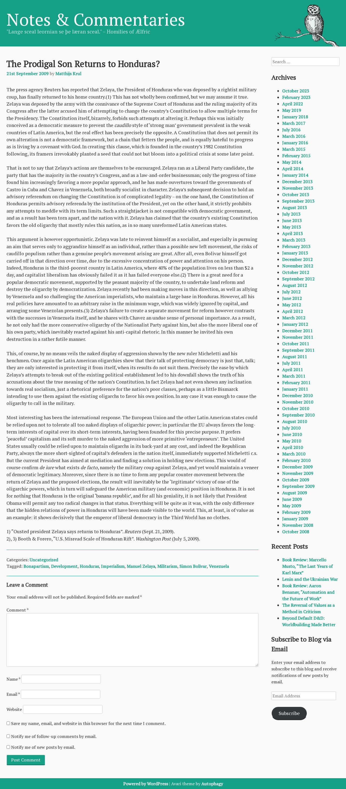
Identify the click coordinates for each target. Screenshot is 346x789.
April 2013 (292, 233)
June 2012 (292, 298)
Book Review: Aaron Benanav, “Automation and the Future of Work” (308, 592)
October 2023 (295, 91)
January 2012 (295, 324)
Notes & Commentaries (95, 19)
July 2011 (291, 363)
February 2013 (296, 246)
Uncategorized (44, 560)
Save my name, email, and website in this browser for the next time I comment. (88, 723)
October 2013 (295, 194)
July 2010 (291, 428)
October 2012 (295, 272)
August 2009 (294, 493)
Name (13, 679)
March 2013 (293, 240)
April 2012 (292, 311)
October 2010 (295, 408)
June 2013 (292, 220)
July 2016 (291, 130)
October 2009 (295, 480)
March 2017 (293, 123)
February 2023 (296, 97)
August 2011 (294, 357)
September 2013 (298, 201)
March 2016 (293, 136)
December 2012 (297, 259)
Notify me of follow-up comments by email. (54, 736)
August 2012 (294, 285)
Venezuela (219, 566)
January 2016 (295, 143)
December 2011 (297, 331)
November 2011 (297, 337)
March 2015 (293, 149)
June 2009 (292, 499)
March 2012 (293, 318)
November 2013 (297, 188)
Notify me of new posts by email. (43, 747)
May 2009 (291, 506)
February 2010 (296, 460)
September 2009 (298, 486)
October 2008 (295, 532)
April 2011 (292, 369)
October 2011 (295, 344)
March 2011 (293, 376)
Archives (283, 77)
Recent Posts (289, 546)
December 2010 (297, 395)
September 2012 (298, 279)
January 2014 (295, 175)
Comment (17, 610)
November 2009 (297, 473)
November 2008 (297, 525)
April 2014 (292, 169)
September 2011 (298, 350)
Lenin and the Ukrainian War (310, 579)
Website (14, 709)
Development (64, 566)
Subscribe (289, 713)
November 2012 (297, 266)
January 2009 (295, 519)
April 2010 (292, 447)
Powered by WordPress (145, 784)
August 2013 (294, 207)
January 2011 (295, 389)
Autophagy (212, 784)
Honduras (89, 566)
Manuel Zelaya (141, 566)
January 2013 (295, 253)
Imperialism (113, 566)
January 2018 (295, 117)
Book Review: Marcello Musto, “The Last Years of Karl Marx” (307, 566)
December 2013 (297, 181)
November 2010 (297, 402)
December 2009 (297, 467)
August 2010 (294, 421)
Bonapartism (36, 566)
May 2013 (291, 227)
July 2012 (291, 292)
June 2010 (292, 434)
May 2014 (291, 162)
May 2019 (291, 110)
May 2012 (291, 305)
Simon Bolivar (193, 566)
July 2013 (291, 214)
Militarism (167, 566)
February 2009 (296, 512)
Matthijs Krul (68, 73)
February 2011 (296, 382)
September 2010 (298, 415)
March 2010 (293, 454)
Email (13, 694)
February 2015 (296, 156)
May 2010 (291, 441)
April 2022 (292, 104)
